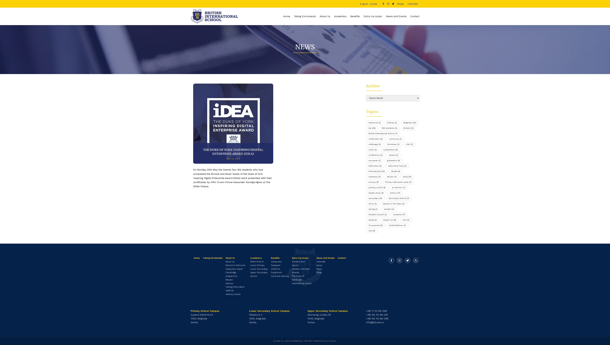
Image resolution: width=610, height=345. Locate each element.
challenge (375, 144)
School (395, 193)
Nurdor (392, 177)
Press (319, 269)
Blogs (400, 3)
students (399, 214)
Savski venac (376, 193)
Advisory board (233, 294)
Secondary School (399, 198)
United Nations (397, 225)
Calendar (413, 3)
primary (374, 182)
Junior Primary (257, 265)
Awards (295, 272)
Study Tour (389, 220)
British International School (383, 133)
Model (395, 171)
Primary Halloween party (398, 182)
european (375, 160)
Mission (229, 280)
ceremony (395, 139)
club (409, 144)
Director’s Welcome (235, 265)
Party (407, 177)
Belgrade (409, 123)
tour (406, 220)
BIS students (389, 128)
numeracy (375, 177)
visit (372, 231)
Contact (414, 16)
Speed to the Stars (394, 204)
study (373, 220)
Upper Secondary (259, 272)
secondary (375, 198)
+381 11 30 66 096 (376, 310)
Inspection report (234, 269)
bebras (392, 123)
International (377, 171)
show (373, 204)
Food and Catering (280, 276)
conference (376, 155)
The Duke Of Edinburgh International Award (301, 280)
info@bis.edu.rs (375, 322)
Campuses (276, 261)
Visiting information (235, 287)
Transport (275, 265)
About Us (230, 261)
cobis (373, 150)
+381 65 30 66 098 (377, 318)
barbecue (375, 123)
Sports (295, 265)
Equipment (276, 272)
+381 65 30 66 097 (377, 314)
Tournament (376, 225)
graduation (393, 160)
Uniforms (275, 269)
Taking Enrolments (305, 16)
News (319, 265)
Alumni (253, 276)
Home (286, 16)
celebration (376, 139)
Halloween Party (397, 166)
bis (372, 128)
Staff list (230, 290)
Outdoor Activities (301, 269)
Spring (373, 209)
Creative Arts (298, 261)
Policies (229, 283)
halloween (375, 166)
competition (390, 150)
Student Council (378, 214)
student (389, 209)
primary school (377, 187)
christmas (393, 144)
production (399, 187)
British (409, 128)
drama (393, 155)
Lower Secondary (259, 269)
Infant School (257, 261)
